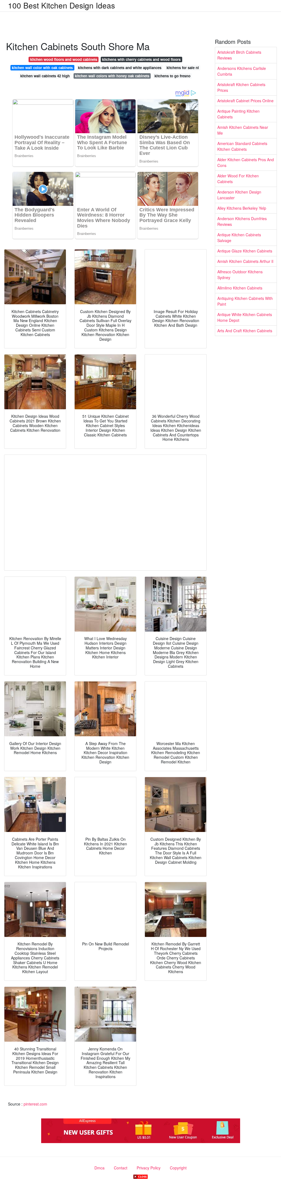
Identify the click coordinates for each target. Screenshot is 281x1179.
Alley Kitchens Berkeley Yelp (241, 208)
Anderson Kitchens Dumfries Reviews (242, 221)
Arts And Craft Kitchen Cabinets (244, 330)
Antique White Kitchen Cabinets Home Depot (244, 317)
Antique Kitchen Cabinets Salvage (239, 237)
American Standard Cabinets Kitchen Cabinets (242, 146)
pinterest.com (35, 1104)
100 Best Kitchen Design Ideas (61, 5)
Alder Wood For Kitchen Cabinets (238, 178)
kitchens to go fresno (172, 75)
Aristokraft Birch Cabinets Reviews (239, 55)
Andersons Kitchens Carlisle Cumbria (241, 71)
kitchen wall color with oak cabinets (42, 67)
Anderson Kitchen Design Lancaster (239, 194)
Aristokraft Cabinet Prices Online (245, 100)
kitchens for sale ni (183, 67)
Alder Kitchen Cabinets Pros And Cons (245, 162)
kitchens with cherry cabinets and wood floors (141, 59)
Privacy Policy (149, 1168)
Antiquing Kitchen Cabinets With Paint (245, 301)
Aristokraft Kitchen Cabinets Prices (241, 87)
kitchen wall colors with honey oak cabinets (112, 75)
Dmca (99, 1168)
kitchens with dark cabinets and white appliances (119, 67)
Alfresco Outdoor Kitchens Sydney (240, 274)
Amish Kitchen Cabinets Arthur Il (245, 261)
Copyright (178, 1168)
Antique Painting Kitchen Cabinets (238, 114)
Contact (120, 1168)
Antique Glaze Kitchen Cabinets (244, 251)
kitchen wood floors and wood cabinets (63, 59)
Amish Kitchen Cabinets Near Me (242, 130)
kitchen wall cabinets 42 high (45, 75)
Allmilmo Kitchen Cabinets (239, 288)
